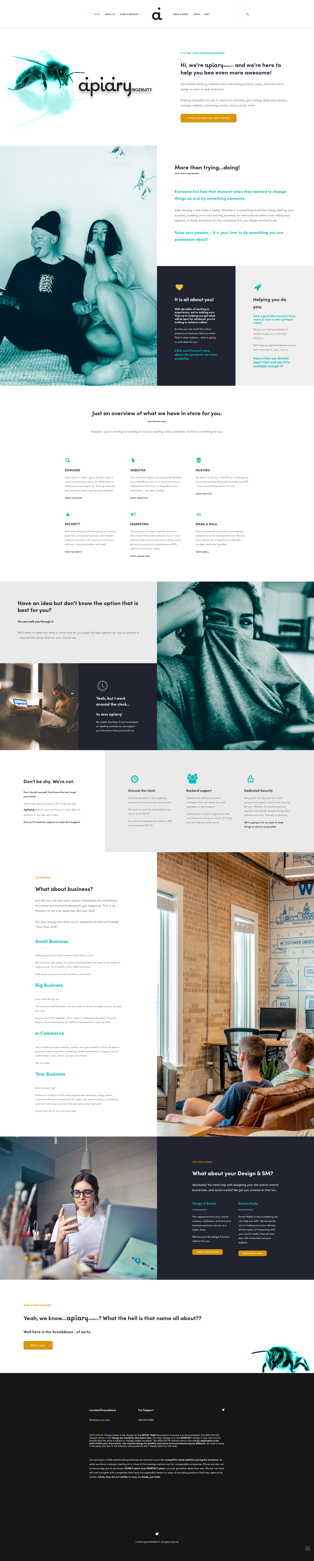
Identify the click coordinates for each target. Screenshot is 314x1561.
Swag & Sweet (181, 14)
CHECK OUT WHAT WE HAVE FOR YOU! (208, 118)
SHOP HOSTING (204, 493)
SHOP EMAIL (202, 551)
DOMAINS (72, 470)
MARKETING (139, 523)
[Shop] (68, 461)
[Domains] (258, 289)
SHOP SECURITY (73, 551)
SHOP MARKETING (140, 556)
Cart (206, 14)
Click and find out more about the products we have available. (196, 354)
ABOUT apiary (38, 1345)
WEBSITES (138, 470)
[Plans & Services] (179, 289)
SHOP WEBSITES (139, 497)
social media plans (252, 1253)
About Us (110, 14)
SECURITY (72, 523)
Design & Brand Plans (207, 1252)
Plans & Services (129, 14)
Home (97, 14)
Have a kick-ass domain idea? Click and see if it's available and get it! (271, 362)
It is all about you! (194, 299)
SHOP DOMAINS (73, 497)
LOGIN (196, 14)
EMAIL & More (206, 523)
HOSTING (203, 470)
